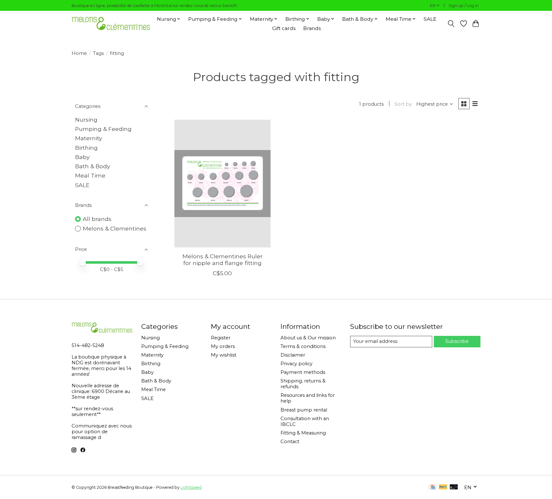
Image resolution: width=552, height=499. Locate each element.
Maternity (88, 138)
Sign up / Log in (463, 5)
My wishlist (223, 355)
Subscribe (457, 341)
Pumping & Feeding (103, 128)
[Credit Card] (433, 487)
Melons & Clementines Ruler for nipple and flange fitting (222, 259)
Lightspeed (191, 487)
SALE (430, 19)
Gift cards (283, 28)
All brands (97, 218)
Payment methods (302, 372)
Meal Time (90, 175)
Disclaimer (292, 355)
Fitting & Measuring (303, 433)
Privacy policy (296, 364)
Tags (98, 53)
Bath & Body (92, 166)
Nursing (86, 119)
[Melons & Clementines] (111, 23)
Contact (289, 441)
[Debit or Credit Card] (454, 487)
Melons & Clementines (114, 228)
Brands (312, 28)
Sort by (403, 104)
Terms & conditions (303, 346)
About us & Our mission (308, 338)
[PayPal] (443, 487)
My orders (223, 346)
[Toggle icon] (451, 23)
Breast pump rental (303, 410)
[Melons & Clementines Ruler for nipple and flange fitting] (222, 183)
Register (220, 338)
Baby (82, 157)
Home (79, 53)
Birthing (86, 147)
